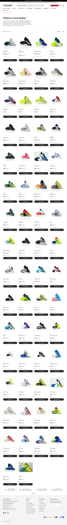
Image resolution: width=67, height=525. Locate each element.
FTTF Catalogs (41, 503)
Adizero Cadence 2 (53, 363)
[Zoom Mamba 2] (41, 411)
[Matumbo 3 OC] (57, 411)
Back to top (33, 493)
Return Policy (41, 511)
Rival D (51, 222)
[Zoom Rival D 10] (26, 241)
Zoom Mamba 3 (53, 448)
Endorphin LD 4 (37, 194)
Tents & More (53, 8)
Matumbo (20, 279)
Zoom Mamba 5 (37, 250)
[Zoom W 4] (41, 298)
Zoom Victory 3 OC (53, 335)
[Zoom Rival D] (10, 128)
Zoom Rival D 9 (52, 109)
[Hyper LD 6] (57, 42)
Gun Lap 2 (21, 307)
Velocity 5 (21, 448)
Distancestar (21, 51)
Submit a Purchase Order (30, 509)
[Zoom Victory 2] (10, 354)
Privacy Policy (41, 507)
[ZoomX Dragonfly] (41, 42)
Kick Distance (37, 222)
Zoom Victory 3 (6, 279)
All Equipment (46, 8)
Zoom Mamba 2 (37, 420)
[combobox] (30, 5)
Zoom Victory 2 (6, 363)
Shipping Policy (42, 509)
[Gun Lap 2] (26, 298)
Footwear (14, 8)
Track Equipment (37, 8)
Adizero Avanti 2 (22, 335)
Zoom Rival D (5, 137)
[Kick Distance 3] (57, 71)
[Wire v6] (41, 128)
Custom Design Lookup (30, 512)
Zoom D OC (52, 250)
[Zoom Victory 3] (10, 269)
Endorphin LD (5, 51)
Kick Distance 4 (6, 81)
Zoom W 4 (36, 307)
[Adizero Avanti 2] (26, 326)
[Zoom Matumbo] (10, 467)
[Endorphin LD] (10, 42)
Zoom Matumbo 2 (22, 363)
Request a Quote (29, 507)
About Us (40, 501)
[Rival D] (57, 213)
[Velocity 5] (26, 439)
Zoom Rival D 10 (22, 250)
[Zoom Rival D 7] (41, 156)
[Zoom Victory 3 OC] (57, 326)
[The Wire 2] (26, 467)
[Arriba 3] (10, 156)
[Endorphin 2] (26, 185)
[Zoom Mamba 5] (41, 241)
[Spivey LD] (10, 185)
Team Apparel (29, 8)
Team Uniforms (21, 8)
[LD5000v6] (57, 128)
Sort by (4, 31)
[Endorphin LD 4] (41, 185)
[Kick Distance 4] (10, 71)
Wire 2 (4, 335)
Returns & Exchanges (30, 505)
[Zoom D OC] (57, 241)
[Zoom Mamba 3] (57, 439)
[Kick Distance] (41, 213)
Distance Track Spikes (9, 12)
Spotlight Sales (6, 10)
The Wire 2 (21, 476)
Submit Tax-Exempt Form (30, 511)
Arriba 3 (4, 165)
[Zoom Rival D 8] (41, 269)
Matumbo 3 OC (53, 420)
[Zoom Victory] (26, 128)
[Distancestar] (26, 42)
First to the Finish (7, 521)
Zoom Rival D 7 (37, 165)
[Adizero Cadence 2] (57, 354)
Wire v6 (35, 137)
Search (27, 501)
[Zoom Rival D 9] (57, 100)
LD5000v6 (52, 137)
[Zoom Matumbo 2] (26, 354)
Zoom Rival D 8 (37, 279)
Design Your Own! (6, 8)
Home (4, 12)
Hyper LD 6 (52, 51)
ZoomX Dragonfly (37, 51)
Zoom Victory (21, 137)
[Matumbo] (26, 269)
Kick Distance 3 (53, 81)
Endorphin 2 (21, 194)
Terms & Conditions (42, 505)
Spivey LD (5, 194)
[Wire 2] (10, 326)
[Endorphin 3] (10, 213)
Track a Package (29, 503)
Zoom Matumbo (6, 476)
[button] (63, 5)
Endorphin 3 (5, 222)
